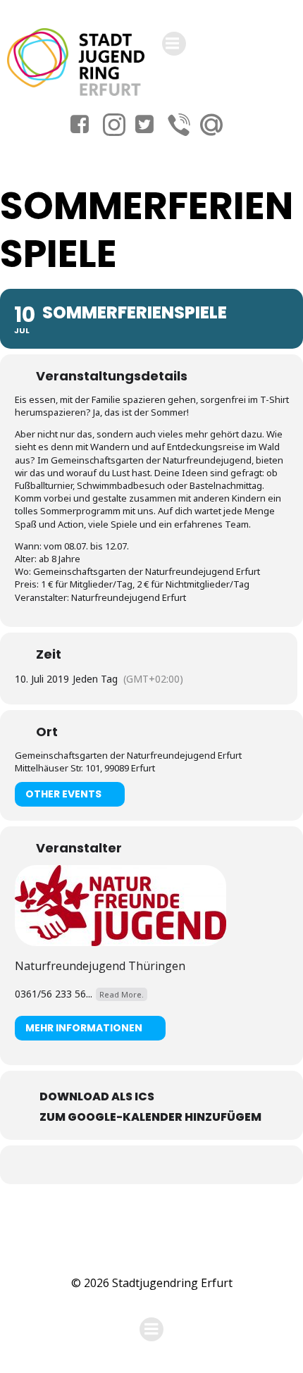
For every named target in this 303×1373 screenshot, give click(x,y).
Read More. (121, 994)
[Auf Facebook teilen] (135, 1165)
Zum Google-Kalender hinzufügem (150, 1117)
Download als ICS (96, 1096)
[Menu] (174, 44)
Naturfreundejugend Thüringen (100, 966)
